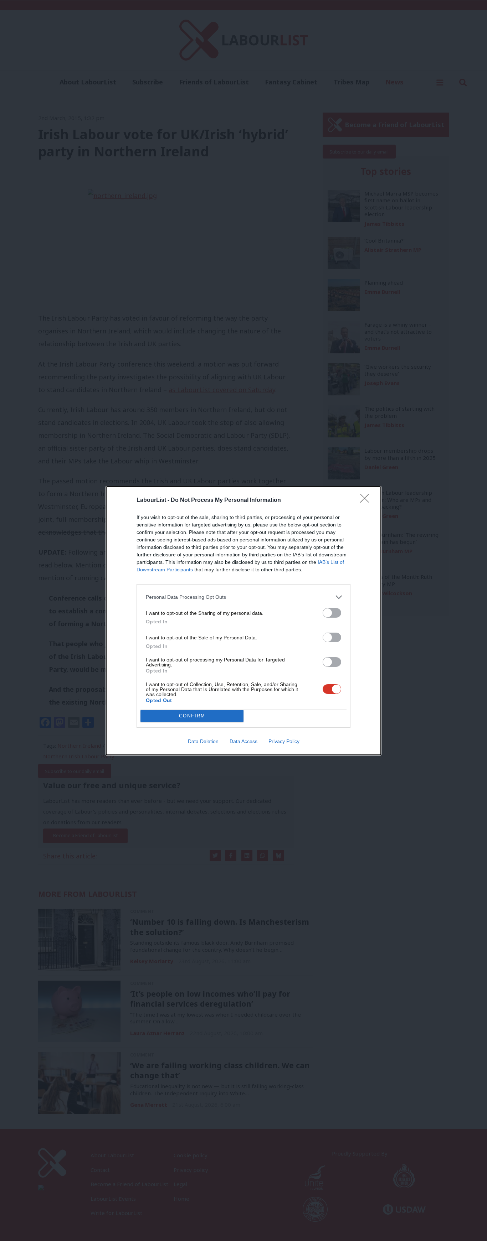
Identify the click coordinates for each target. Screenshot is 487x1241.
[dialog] (243, 621)
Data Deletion (203, 741)
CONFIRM (192, 715)
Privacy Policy (283, 741)
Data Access (243, 741)
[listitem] (243, 597)
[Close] (367, 500)
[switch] (332, 613)
